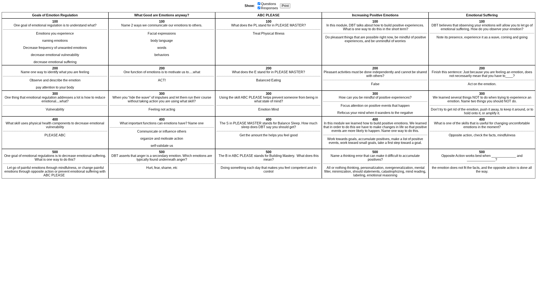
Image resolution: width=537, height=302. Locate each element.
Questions (268, 4)
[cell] (55, 41)
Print (285, 6)
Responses (269, 8)
